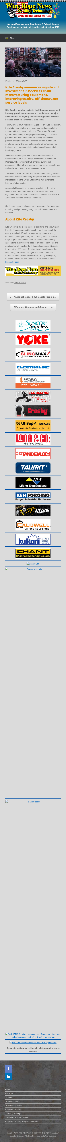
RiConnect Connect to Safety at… (33, 307)
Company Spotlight (13, 1113)
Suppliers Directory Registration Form (21, 1121)
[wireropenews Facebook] (8, 1069)
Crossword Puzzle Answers (17, 1117)
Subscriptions (12, 1101)
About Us (9, 1093)
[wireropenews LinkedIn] (8, 1076)
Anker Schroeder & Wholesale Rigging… (33, 296)
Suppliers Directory (13, 1109)
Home (7, 1089)
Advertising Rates (14, 1105)
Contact (9, 1097)
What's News (20, 282)
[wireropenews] (33, 10)
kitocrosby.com (12, 261)
